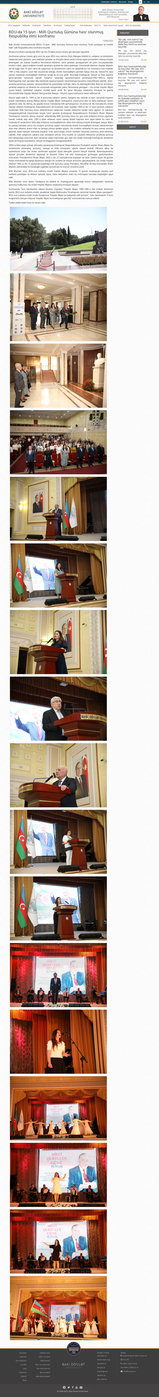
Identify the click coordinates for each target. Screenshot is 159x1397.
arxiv (132, 127)
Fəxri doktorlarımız (43, 1369)
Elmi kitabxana (86, 25)
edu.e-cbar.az (102, 1379)
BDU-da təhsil (45, 1373)
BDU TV (97, 25)
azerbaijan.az (102, 1356)
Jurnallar (23, 1365)
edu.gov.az (101, 1368)
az (140, 1)
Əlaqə (130, 1)
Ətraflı (144, 60)
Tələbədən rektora (109, 1)
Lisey (25, 1369)
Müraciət (123, 1)
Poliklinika (23, 1373)
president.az (101, 1364)
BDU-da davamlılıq (133, 25)
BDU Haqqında (14, 25)
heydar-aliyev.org (103, 1360)
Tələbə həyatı (69, 25)
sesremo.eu (101, 1375)
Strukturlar (36, 25)
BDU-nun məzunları (43, 1365)
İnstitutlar (58, 25)
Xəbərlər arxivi (45, 1353)
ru (144, 1)
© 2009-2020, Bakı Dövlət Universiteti (72, 1391)
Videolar (23, 1376)
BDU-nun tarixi (44, 1357)
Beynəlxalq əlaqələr (43, 1376)
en (148, 1)
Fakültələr (47, 25)
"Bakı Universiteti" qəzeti (113, 25)
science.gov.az (102, 1371)
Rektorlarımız (45, 1361)
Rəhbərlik (26, 25)
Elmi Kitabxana (21, 1361)
